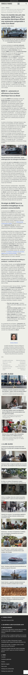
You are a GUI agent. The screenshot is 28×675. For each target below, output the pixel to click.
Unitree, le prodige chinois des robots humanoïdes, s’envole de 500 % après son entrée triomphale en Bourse (13, 499)
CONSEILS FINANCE (6, 3)
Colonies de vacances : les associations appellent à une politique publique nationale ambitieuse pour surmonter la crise (13, 516)
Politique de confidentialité (7, 668)
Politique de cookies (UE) (7, 671)
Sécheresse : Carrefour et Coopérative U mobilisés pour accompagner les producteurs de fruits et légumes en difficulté (13, 533)
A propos (3, 657)
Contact (3, 661)
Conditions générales (6, 659)
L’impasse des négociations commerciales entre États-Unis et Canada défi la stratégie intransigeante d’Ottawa (13, 448)
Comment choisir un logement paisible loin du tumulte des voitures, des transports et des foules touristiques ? (14, 465)
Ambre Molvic (10, 26)
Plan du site (4, 666)
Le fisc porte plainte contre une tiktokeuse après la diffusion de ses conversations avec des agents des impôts (13, 412)
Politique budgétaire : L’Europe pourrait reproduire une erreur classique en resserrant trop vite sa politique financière (13, 599)
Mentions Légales (5, 664)
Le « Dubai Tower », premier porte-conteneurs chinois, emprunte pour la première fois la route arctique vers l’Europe (12, 550)
